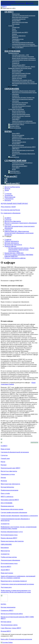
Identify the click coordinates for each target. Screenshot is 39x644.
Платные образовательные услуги (12, 531)
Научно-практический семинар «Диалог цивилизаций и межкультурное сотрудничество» (21, 249)
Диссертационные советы (9, 625)
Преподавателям (10, 197)
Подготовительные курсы (9, 535)
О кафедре (8, 239)
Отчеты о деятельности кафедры (15, 258)
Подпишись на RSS (8, 1)
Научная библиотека (7, 487)
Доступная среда (6, 587)
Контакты (8, 200)
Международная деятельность (10, 484)
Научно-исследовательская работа (12, 613)
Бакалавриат (5, 547)
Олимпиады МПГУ (7, 610)
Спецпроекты (9, 198)
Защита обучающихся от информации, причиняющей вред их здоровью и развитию (18, 577)
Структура (8, 219)
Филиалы (4, 480)
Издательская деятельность (13, 244)
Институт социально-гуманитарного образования (21, 223)
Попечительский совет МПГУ (10, 468)
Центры (3, 477)
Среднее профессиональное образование (14, 512)
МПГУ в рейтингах (7, 496)
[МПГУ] (4, 6)
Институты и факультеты (13, 221)
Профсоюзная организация (9, 490)
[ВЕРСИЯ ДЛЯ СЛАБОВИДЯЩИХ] (11, 176)
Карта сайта (4, 639)
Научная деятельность (12, 243)
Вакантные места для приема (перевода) (14, 581)
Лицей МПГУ (5, 570)
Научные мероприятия (8, 607)
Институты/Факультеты (12, 187)
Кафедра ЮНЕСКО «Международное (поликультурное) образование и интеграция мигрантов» (19, 233)
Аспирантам (9, 195)
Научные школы (6, 621)
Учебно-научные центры (9, 557)
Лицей (7, 190)
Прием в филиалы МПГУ (9, 538)
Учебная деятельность (12, 241)
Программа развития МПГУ (10, 500)
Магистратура (5, 550)
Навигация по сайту (9, 8)
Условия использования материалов (20, 639)
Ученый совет (5, 458)
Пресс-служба (5, 493)
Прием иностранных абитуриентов (12, 541)
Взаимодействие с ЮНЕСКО (14, 253)
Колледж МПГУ (6, 566)
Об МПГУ (8, 218)
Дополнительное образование (10, 560)
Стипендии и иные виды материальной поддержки (17, 584)
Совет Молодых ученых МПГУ (11, 628)
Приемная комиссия (7, 506)
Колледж (7, 188)
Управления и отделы (8, 474)
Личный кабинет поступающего (14, 3)
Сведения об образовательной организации (15, 452)
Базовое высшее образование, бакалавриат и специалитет (19, 515)
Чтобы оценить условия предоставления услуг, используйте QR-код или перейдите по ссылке (16, 591)
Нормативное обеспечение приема (12, 509)
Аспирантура (5, 523)
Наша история (5, 449)
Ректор (3, 461)
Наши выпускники (7, 573)
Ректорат (4, 465)
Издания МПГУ (6, 631)
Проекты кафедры (10, 246)
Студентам (8, 193)
